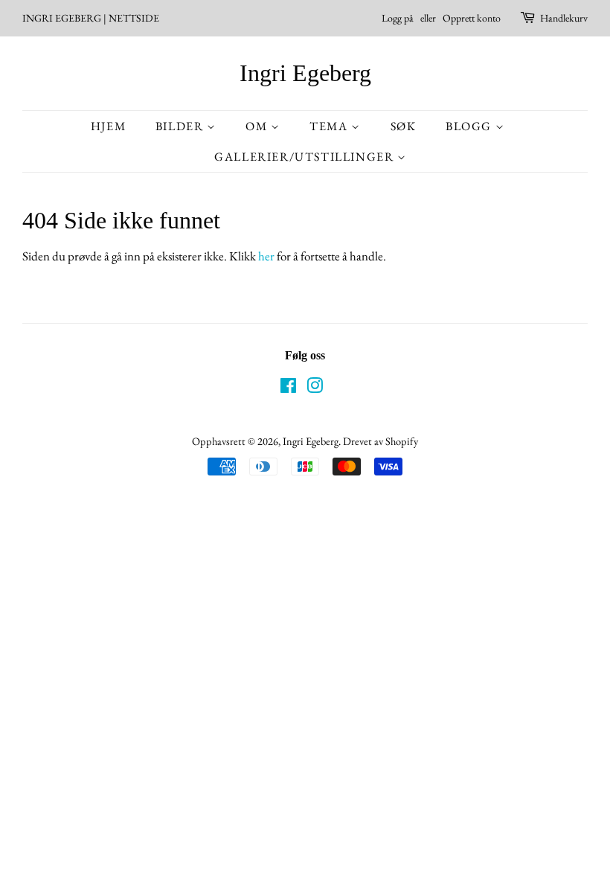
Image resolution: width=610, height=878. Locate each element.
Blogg (470, 126)
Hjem (108, 126)
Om (258, 126)
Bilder (181, 126)
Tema (330, 126)
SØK (404, 126)
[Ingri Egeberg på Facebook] (288, 388)
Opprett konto (472, 18)
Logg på (398, 18)
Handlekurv (564, 18)
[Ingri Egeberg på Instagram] (314, 388)
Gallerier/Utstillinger (305, 156)
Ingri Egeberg (305, 73)
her (266, 256)
